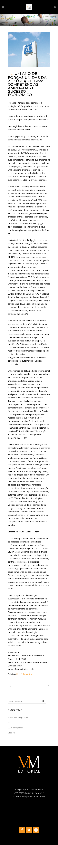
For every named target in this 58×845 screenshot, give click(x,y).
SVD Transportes (15, 727)
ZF (17, 674)
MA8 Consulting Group (18, 717)
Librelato (11, 733)
